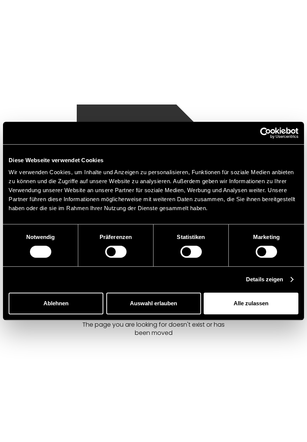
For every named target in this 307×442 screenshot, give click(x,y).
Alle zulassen (251, 303)
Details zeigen (264, 279)
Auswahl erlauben (153, 303)
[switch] (116, 252)
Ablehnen (56, 303)
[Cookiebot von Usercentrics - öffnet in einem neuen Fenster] (265, 133)
